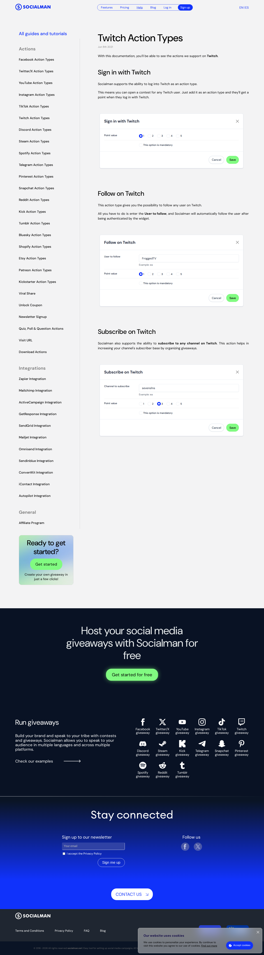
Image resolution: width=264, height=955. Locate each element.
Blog (153, 7)
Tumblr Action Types (34, 223)
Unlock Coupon (30, 305)
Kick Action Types (32, 212)
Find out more (209, 945)
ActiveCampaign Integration (40, 402)
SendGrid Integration (35, 426)
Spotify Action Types (34, 153)
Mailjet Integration (33, 437)
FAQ (86, 931)
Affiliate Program (31, 523)
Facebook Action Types (36, 59)
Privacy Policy (92, 853)
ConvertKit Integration (36, 472)
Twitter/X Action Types (36, 71)
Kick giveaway (182, 752)
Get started (46, 564)
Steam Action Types (34, 141)
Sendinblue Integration (36, 461)
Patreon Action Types (35, 270)
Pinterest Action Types (36, 176)
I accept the (84, 853)
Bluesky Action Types (35, 235)
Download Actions (33, 352)
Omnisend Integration (35, 449)
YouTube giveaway (182, 731)
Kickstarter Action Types (37, 282)
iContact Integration (34, 484)
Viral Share (27, 293)
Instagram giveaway (202, 731)
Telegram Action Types (36, 165)
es (247, 8)
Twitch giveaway (242, 731)
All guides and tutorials (43, 34)
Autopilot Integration (35, 496)
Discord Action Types (35, 130)
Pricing (124, 7)
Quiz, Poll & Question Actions (41, 328)
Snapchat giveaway (222, 752)
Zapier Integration (32, 379)
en (241, 8)
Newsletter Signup (33, 317)
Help (140, 7)
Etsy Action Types (32, 258)
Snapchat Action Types (36, 188)
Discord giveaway (143, 752)
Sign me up (111, 862)
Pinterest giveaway (242, 752)
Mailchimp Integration (35, 390)
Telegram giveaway (202, 752)
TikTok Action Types (34, 106)
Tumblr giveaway (182, 774)
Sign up (185, 7)
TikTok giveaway (222, 731)
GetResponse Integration (38, 414)
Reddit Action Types (34, 200)
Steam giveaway (163, 752)
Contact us (129, 894)
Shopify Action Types (35, 246)
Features (107, 7)
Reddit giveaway (163, 774)
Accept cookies (241, 945)
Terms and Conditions (29, 931)
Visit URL (26, 340)
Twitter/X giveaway (163, 731)
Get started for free (132, 675)
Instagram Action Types (37, 95)
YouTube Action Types (35, 83)
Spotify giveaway (143, 774)
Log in (167, 7)
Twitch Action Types (34, 118)
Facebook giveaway (143, 731)
